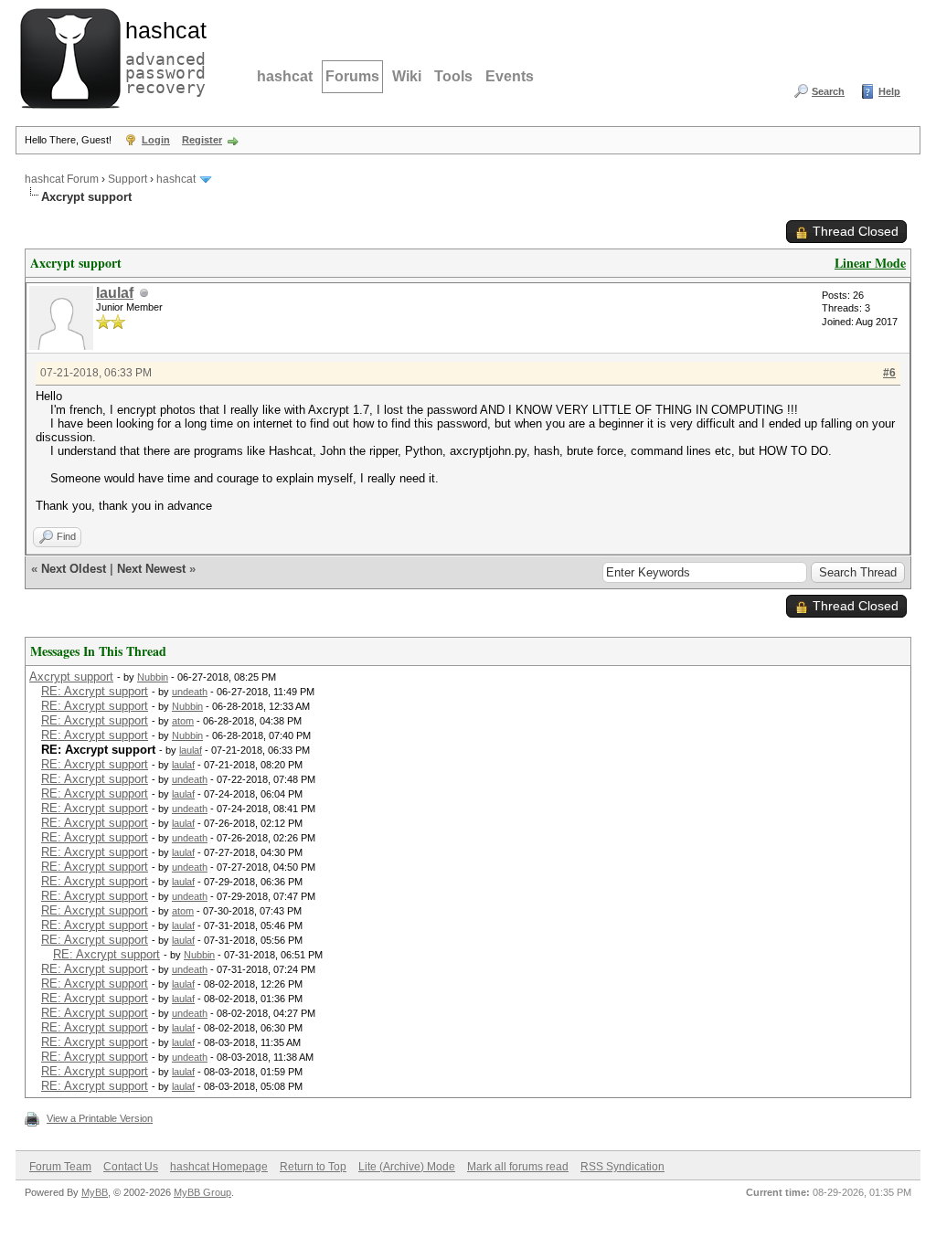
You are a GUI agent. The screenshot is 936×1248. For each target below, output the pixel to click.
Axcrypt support (71, 676)
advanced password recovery (161, 55)
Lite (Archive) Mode (406, 1166)
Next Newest (151, 569)
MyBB (94, 1192)
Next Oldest (73, 569)
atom (183, 720)
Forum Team (60, 1166)
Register (202, 139)
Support (127, 179)
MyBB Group (202, 1192)
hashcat (285, 76)
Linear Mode (870, 262)
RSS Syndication (622, 1166)
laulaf (114, 293)
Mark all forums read (518, 1166)
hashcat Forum (62, 179)
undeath (189, 691)
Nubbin (152, 677)
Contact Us (130, 1166)
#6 (889, 372)
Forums (352, 76)
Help (889, 91)
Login (156, 139)
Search (828, 91)
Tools (453, 76)
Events (509, 76)
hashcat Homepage (219, 1166)
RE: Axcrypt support (94, 691)
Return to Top (313, 1166)
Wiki (406, 76)
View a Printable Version (100, 1118)
